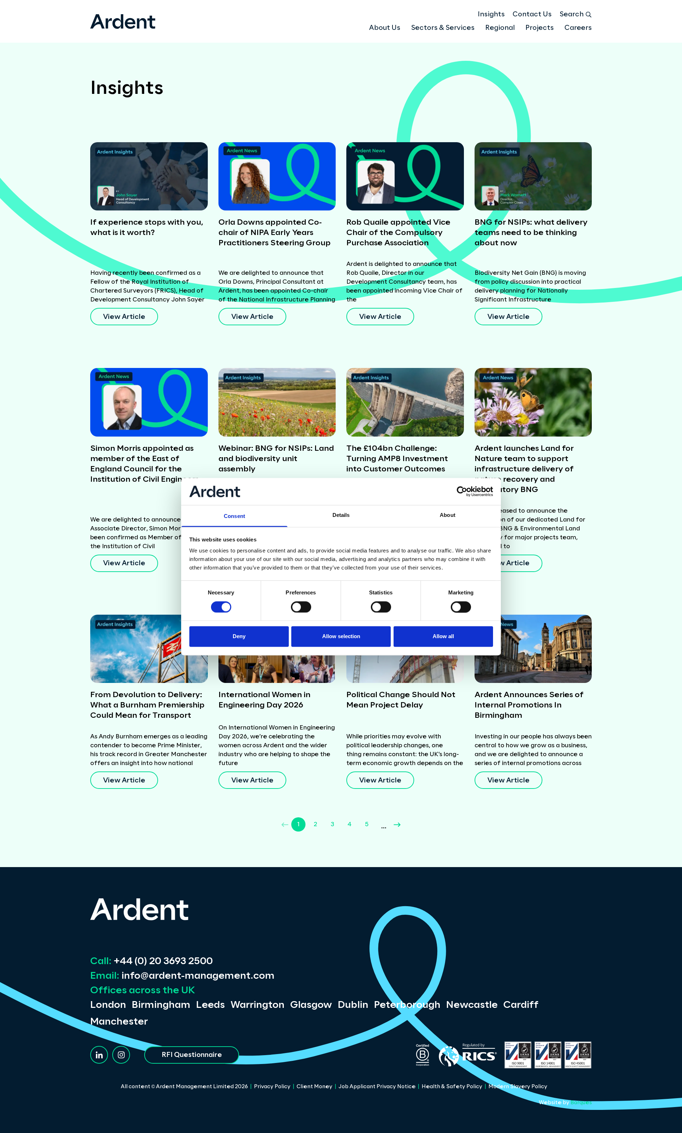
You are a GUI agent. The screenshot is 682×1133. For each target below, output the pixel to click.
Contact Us (532, 14)
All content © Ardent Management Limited (184, 1087)
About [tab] (447, 515)
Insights (491, 14)
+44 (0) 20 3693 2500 (151, 961)
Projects (539, 28)
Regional (500, 28)
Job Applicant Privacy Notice (377, 1087)
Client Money (314, 1087)
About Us (384, 28)
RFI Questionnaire (192, 1055)
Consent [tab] (234, 516)
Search (571, 14)
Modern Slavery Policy (517, 1087)
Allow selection (341, 637)
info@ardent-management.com (182, 976)
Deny (239, 637)
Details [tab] (341, 515)
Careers (578, 28)
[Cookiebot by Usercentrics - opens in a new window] (462, 491)
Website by (565, 1103)
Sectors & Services (443, 28)
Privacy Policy (272, 1087)
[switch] (301, 607)
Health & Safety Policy (452, 1087)
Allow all (443, 637)
